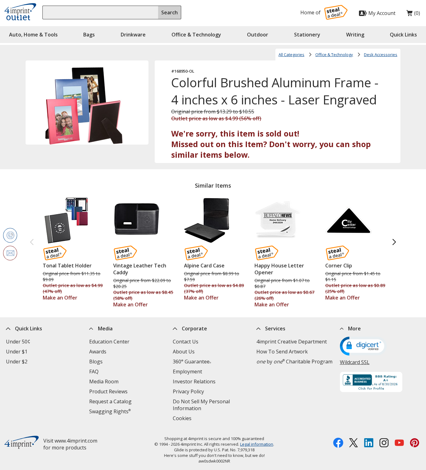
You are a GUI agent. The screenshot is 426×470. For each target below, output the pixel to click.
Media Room (104, 381)
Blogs (96, 361)
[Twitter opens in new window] (353, 443)
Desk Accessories (380, 54)
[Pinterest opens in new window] (415, 443)
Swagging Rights (110, 411)
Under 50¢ (18, 341)
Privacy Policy (188, 391)
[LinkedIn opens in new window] (369, 443)
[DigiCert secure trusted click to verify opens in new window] (363, 347)
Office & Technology (334, 54)
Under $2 (16, 361)
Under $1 (16, 351)
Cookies (182, 418)
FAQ (94, 371)
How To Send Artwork (282, 351)
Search (169, 12)
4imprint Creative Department (291, 341)
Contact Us (185, 341)
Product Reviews (108, 391)
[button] (403, 34)
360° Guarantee (192, 361)
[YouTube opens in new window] (399, 443)
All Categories (291, 54)
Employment (187, 371)
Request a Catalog (110, 401)
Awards (97, 351)
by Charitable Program (294, 361)
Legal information (256, 444)
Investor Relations (194, 381)
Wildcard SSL (355, 362)
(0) (413, 15)
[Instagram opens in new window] (384, 443)
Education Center (109, 341)
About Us (184, 351)
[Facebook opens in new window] (338, 443)
